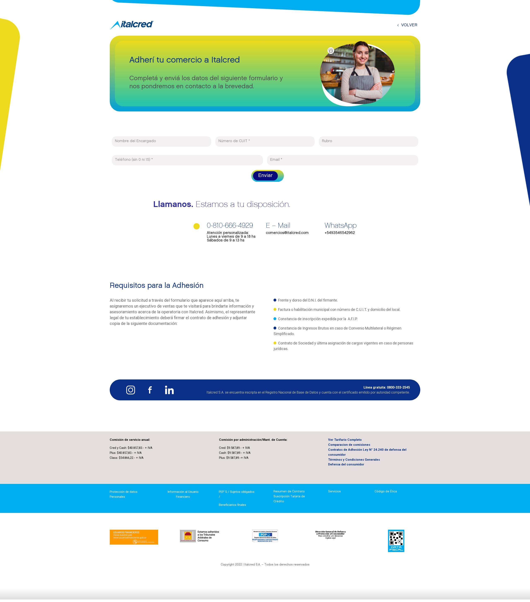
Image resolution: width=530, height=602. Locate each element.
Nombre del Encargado (135, 141)
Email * (276, 160)
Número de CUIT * (234, 141)
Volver (409, 25)
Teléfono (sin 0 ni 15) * (134, 160)
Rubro (327, 141)
